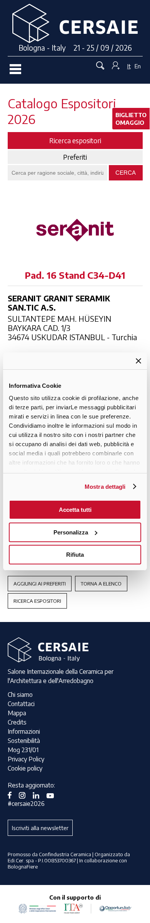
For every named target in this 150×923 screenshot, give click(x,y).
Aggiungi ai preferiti (39, 584)
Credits (17, 722)
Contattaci (21, 704)
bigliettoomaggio (131, 118)
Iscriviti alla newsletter (40, 827)
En (138, 66)
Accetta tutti (75, 509)
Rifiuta (75, 554)
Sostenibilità (24, 740)
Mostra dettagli (105, 486)
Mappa (17, 713)
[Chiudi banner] (138, 361)
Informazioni (24, 731)
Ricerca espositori (37, 601)
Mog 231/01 (23, 750)
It (129, 66)
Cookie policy (25, 768)
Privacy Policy (26, 759)
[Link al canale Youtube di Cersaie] (53, 794)
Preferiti (75, 157)
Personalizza (70, 532)
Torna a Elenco (101, 584)
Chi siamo (20, 694)
